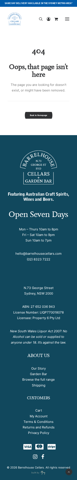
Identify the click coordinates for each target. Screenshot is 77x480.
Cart (38, 410)
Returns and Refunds (39, 427)
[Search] (39, 19)
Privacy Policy (38, 433)
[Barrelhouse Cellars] (15, 19)
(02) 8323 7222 (38, 259)
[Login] (46, 19)
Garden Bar (38, 374)
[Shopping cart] (54, 19)
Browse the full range (38, 379)
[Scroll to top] (68, 472)
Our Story (38, 368)
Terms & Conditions (38, 422)
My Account (38, 416)
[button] (67, 19)
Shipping (38, 385)
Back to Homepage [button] (38, 115)
